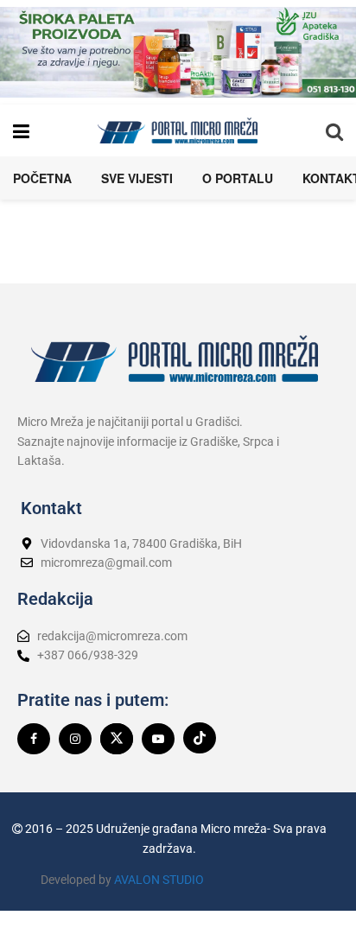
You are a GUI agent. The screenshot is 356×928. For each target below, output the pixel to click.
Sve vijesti (137, 178)
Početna (42, 178)
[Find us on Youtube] (158, 738)
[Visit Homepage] (177, 130)
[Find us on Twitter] (116, 738)
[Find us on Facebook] (33, 738)
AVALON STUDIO (159, 880)
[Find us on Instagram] (75, 738)
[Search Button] (334, 130)
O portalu (237, 178)
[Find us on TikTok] (199, 737)
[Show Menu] (21, 130)
